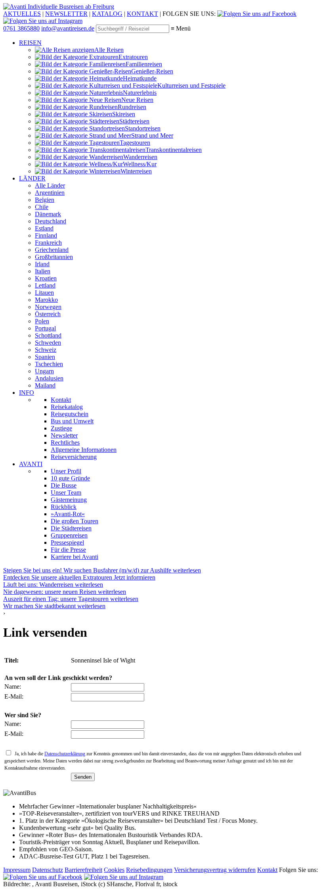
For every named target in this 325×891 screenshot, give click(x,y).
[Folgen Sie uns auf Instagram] (42, 20)
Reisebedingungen (149, 869)
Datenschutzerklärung (64, 754)
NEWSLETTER (66, 13)
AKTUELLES (22, 13)
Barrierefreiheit (83, 869)
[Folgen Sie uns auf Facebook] (256, 13)
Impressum (17, 869)
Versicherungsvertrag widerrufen (215, 869)
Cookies (114, 869)
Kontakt (267, 869)
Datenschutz (47, 869)
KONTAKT (142, 13)
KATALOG (107, 13)
